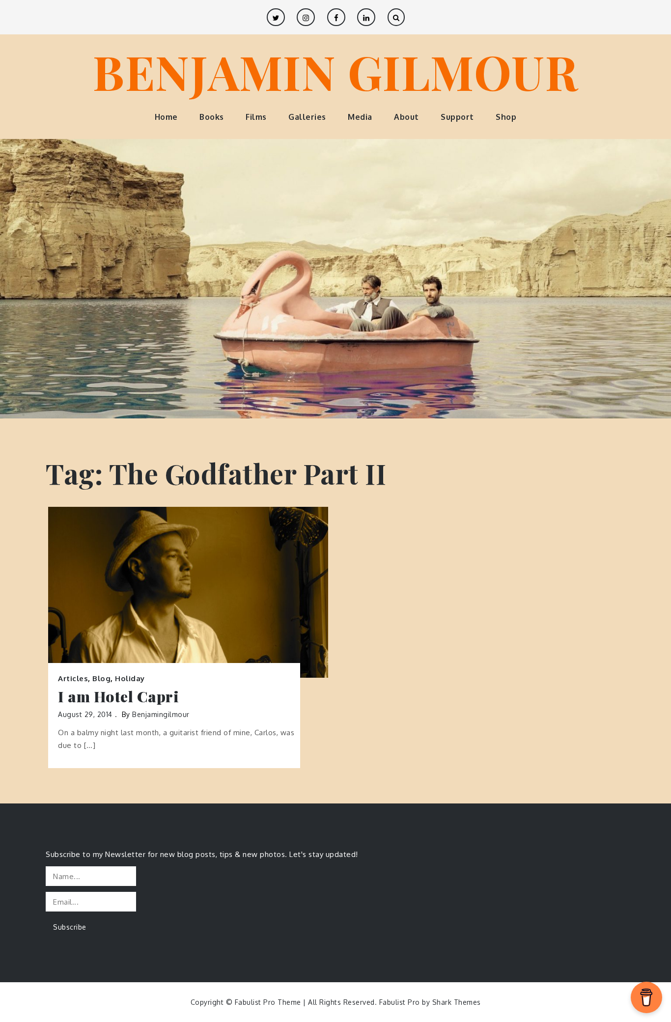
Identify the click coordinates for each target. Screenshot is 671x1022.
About (406, 117)
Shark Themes (456, 1002)
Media (360, 117)
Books (211, 117)
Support (457, 117)
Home (166, 117)
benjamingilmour (161, 714)
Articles (73, 678)
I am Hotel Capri (118, 696)
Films (256, 117)
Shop (506, 117)
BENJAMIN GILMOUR (335, 71)
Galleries (307, 117)
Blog (101, 678)
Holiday (130, 678)
